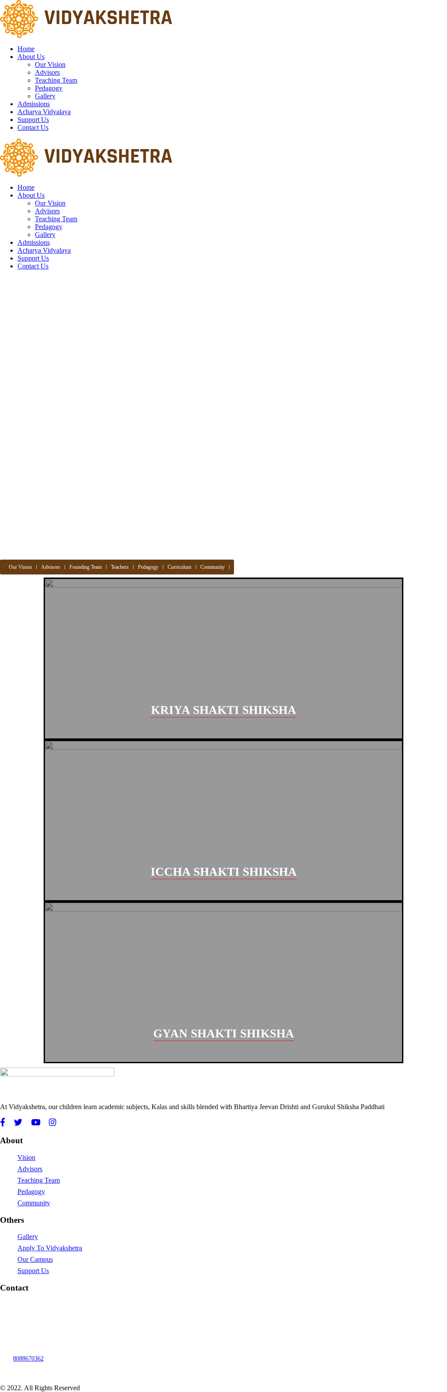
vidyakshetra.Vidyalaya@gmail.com (57, 1305)
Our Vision (50, 64)
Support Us (33, 119)
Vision (26, 1157)
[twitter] (18, 1123)
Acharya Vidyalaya (44, 111)
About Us (31, 56)
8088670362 (28, 1358)
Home (25, 48)
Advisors (47, 72)
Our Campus (35, 1259)
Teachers (120, 567)
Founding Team (85, 567)
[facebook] (2, 1123)
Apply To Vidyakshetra (49, 1248)
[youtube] (35, 1123)
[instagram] (52, 1123)
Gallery (45, 96)
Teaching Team (56, 80)
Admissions (33, 104)
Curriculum (179, 567)
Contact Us (32, 127)
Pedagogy (48, 88)
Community (212, 567)
